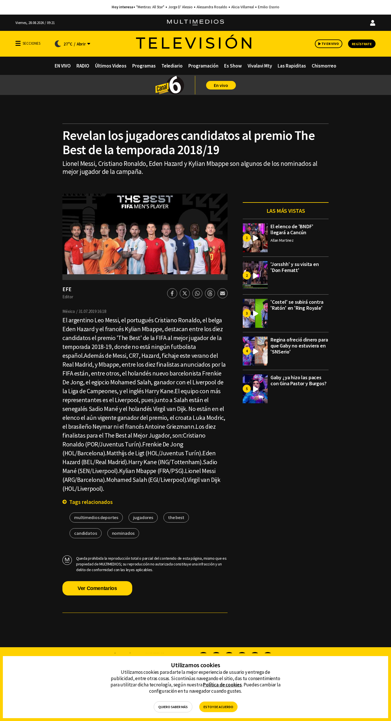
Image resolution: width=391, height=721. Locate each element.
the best (176, 517)
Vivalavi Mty (260, 66)
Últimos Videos (111, 66)
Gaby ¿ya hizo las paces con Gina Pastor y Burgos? (298, 380)
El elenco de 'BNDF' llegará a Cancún (291, 229)
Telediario (172, 66)
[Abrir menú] (18, 43)
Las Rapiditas (292, 66)
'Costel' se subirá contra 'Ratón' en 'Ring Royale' (296, 305)
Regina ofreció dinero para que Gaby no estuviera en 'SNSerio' (299, 345)
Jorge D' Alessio (180, 7)
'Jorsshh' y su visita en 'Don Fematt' (294, 267)
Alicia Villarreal (242, 7)
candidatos (85, 533)
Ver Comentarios (97, 588)
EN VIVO (63, 66)
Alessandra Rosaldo (212, 7)
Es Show (233, 66)
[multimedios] (195, 22)
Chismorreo (324, 66)
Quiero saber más (173, 707)
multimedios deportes (96, 517)
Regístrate (362, 44)
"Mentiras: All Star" (150, 7)
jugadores (143, 517)
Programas (144, 66)
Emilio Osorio (268, 7)
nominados (123, 533)
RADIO (82, 66)
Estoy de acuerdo (218, 707)
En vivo (221, 85)
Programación (203, 66)
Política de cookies (222, 685)
